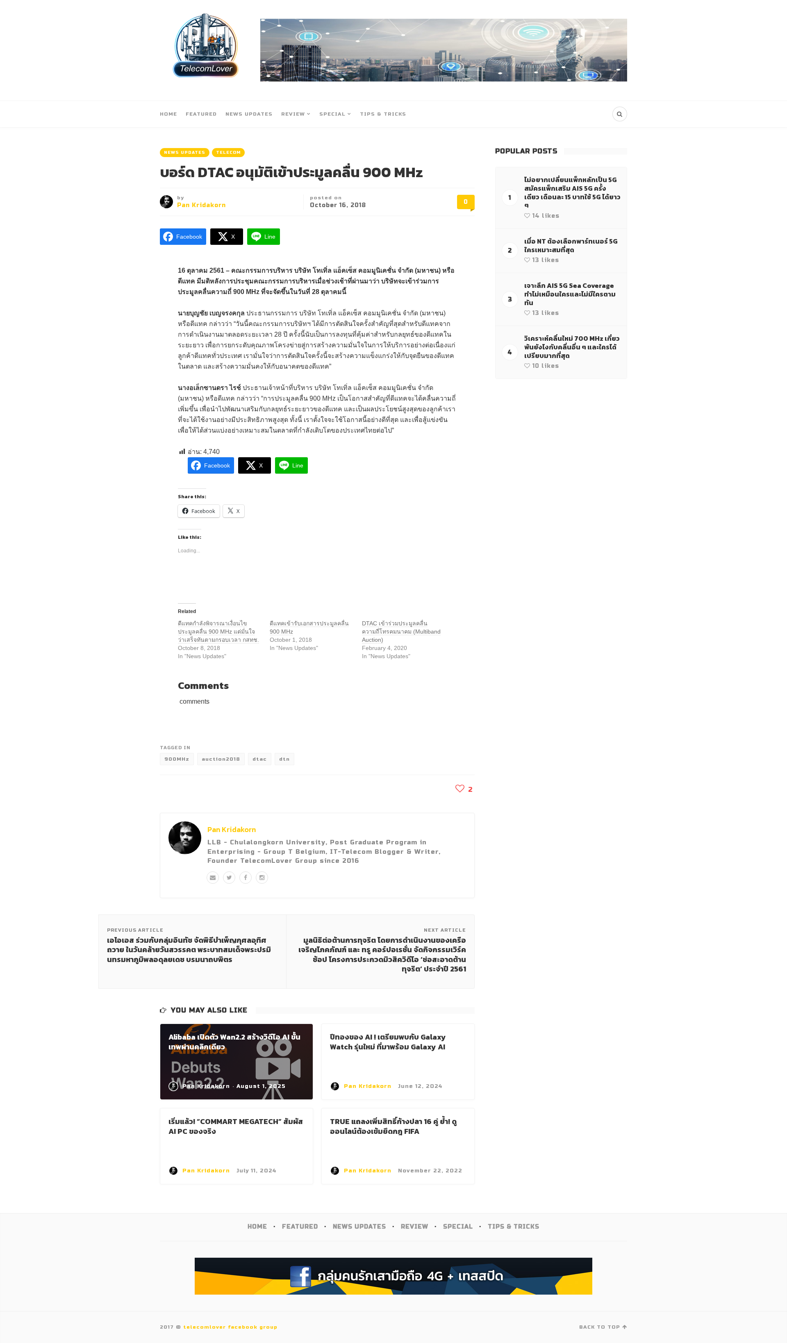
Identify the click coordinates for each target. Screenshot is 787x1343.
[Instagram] (262, 877)
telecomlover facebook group (230, 1327)
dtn (284, 759)
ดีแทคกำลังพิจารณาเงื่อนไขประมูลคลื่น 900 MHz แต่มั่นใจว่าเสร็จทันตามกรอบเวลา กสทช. (218, 631)
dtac (259, 759)
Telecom (228, 152)
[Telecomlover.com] (206, 50)
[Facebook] (245, 877)
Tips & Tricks (383, 114)
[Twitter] (229, 877)
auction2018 (221, 759)
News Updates (249, 114)
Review (293, 114)
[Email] (213, 877)
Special (332, 114)
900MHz (176, 759)
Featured (201, 114)
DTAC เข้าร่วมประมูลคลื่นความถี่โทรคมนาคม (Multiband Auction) (401, 631)
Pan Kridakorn (201, 205)
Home (168, 114)
